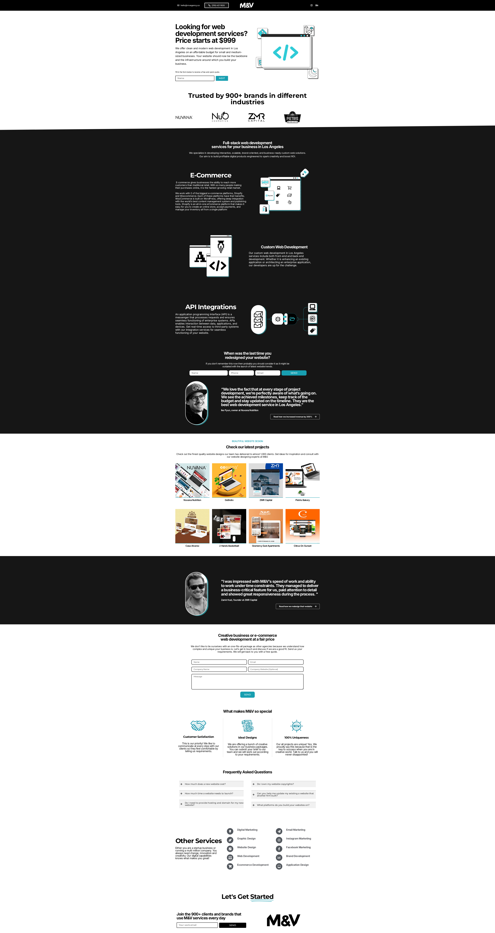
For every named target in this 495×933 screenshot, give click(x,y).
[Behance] (317, 5)
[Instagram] (311, 5)
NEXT (222, 78)
